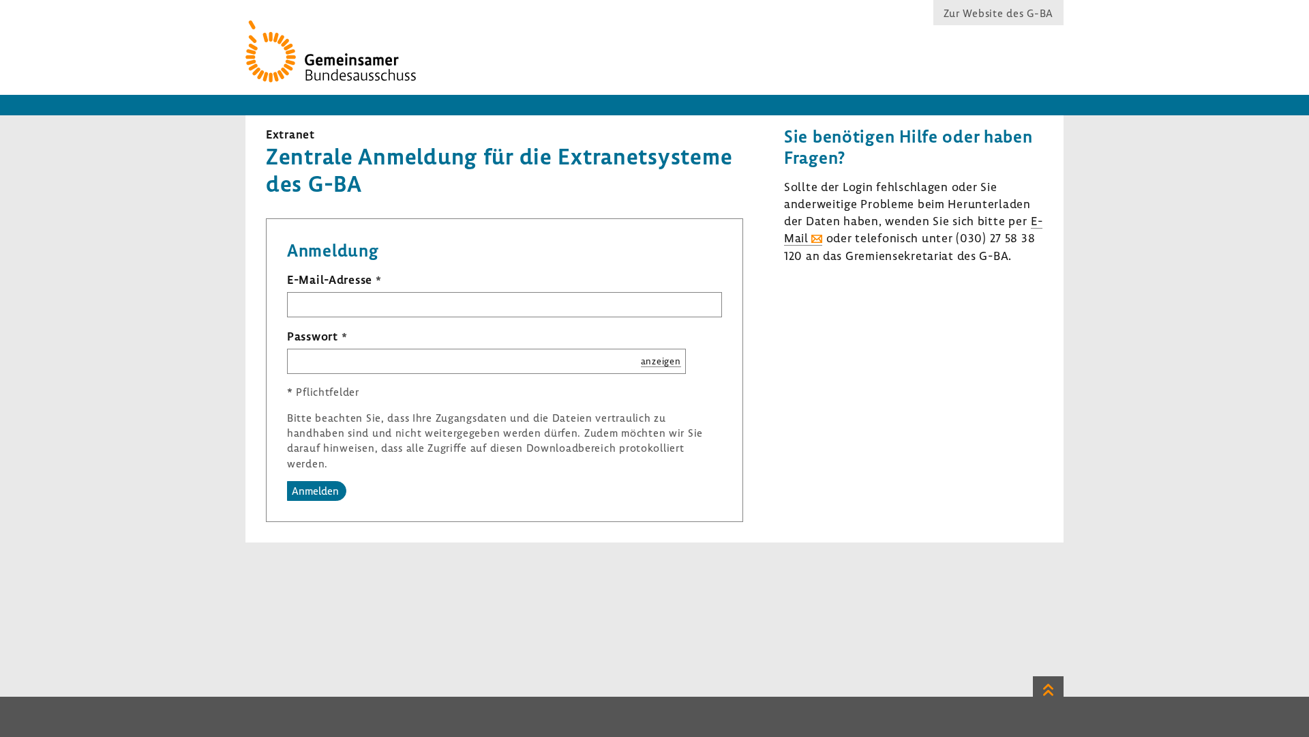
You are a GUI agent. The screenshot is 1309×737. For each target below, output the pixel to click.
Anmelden (315, 490)
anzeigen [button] (661, 360)
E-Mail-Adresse (329, 279)
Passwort (312, 336)
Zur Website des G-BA (998, 13)
